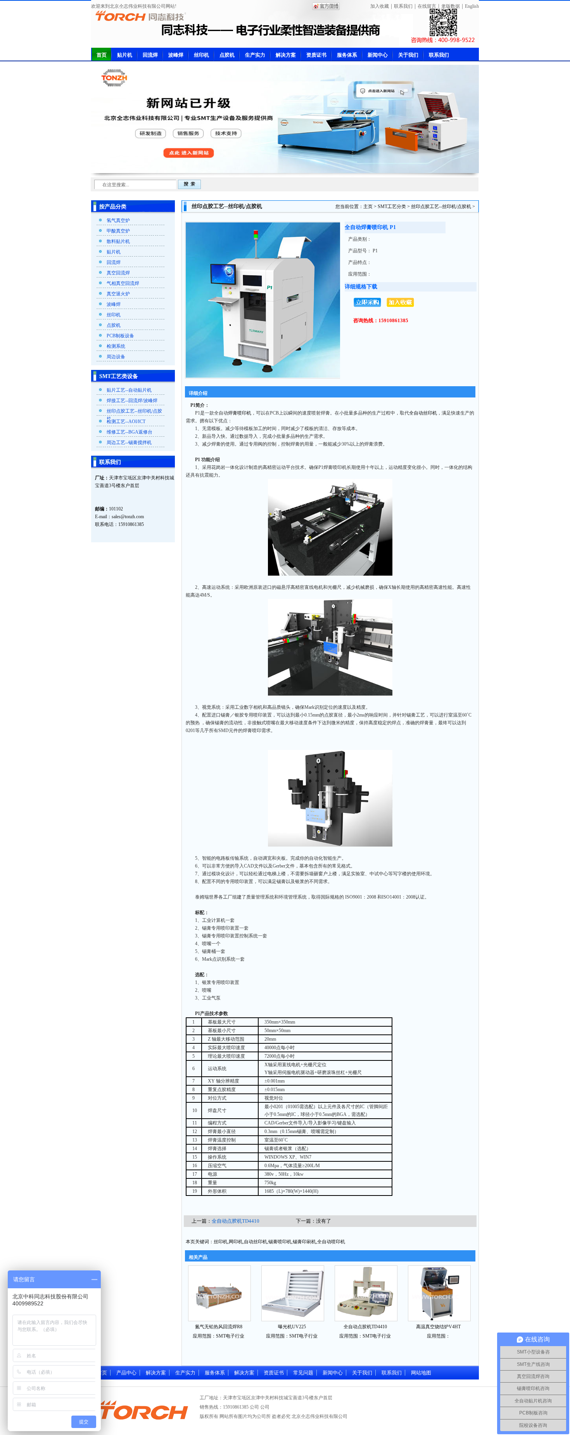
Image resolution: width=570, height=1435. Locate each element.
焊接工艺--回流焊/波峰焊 (132, 400)
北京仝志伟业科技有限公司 (319, 1416)
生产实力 (255, 55)
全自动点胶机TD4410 (235, 1221)
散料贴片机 (118, 241)
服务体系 (347, 55)
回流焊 (150, 55)
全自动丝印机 (423, 413)
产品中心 (126, 1373)
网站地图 (421, 1373)
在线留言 (427, 6)
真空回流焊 (118, 273)
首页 (102, 55)
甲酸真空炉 (118, 231)
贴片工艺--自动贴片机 (129, 390)
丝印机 (201, 55)
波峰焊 (175, 55)
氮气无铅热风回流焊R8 (218, 1326)
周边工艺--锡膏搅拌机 (129, 442)
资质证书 (316, 55)
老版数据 (450, 6)
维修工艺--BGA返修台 (129, 432)
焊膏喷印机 (239, 413)
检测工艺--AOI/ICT (126, 421)
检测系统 (116, 346)
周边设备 (116, 356)
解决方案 (286, 55)
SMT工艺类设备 (118, 376)
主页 (368, 206)
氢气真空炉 (118, 220)
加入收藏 (379, 6)
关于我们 (408, 55)
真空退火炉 (118, 294)
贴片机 (124, 55)
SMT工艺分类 (392, 206)
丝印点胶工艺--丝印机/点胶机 (441, 206)
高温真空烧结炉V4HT (438, 1326)
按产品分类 (112, 207)
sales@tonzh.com (128, 516)
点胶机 (227, 55)
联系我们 (403, 6)
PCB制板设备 (120, 335)
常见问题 (303, 1373)
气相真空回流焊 (123, 283)
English (472, 6)
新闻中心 (378, 55)
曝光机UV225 (292, 1326)
